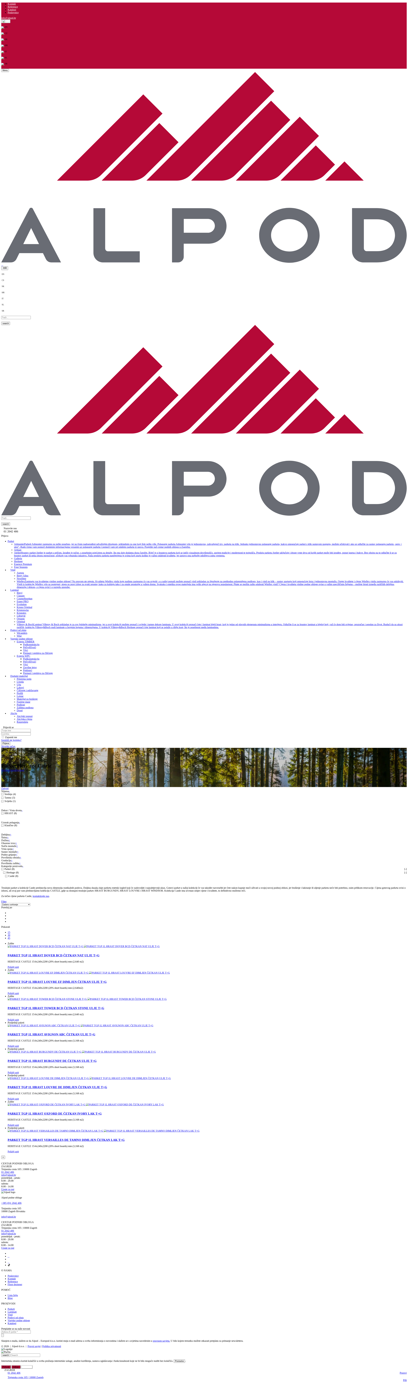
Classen (21, 595)
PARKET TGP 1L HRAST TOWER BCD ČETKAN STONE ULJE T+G (56, 1008)
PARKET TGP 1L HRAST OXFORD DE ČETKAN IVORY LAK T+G (55, 1113)
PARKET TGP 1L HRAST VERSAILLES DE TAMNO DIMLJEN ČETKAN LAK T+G (66, 1140)
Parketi (11, 1309)
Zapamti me (11, 737)
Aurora (20, 572)
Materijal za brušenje (27, 698)
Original (21, 621)
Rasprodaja (22, 721)
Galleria (18, 558)
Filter (4, 901)
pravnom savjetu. (161, 1340)
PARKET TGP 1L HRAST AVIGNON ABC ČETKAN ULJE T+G (51, 1034)
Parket (12, 770)
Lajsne (20, 696)
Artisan (17, 549)
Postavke (179, 1361)
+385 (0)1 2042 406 (11, 1203)
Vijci (25, 650)
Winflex (210, 584)
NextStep (21, 578)
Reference (13, 6)
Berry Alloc (23, 575)
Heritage (18, 561)
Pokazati (5, 927)
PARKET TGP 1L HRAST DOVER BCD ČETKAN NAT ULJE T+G (53, 955)
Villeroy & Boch (210, 625)
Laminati (12, 1311)
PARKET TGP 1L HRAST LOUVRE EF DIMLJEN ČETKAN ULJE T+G (57, 982)
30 (9, 935)
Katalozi (12, 9)
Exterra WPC (23, 655)
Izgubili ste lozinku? (11, 740)
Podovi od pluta (16, 1317)
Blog (10, 1298)
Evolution (22, 604)
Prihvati (6, 1367)
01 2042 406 (7, 1172)
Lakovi (20, 687)
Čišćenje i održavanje (27, 690)
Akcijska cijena (24, 719)
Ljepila (20, 681)
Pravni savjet (34, 1346)
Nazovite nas (10, 528)
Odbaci (16, 1367)
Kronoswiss (23, 610)
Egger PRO (23, 601)
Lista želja (13, 1295)
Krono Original (24, 607)
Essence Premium (23, 564)
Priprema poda (24, 678)
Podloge (21, 704)
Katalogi (12, 1323)
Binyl (19, 592)
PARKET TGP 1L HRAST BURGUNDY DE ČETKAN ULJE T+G (52, 1061)
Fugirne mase (23, 701)
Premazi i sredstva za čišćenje (38, 653)
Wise (19, 635)
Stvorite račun (8, 746)
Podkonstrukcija (31, 644)
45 (9, 938)
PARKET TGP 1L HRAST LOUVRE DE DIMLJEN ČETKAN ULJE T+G (57, 1087)
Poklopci (27, 670)
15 (9, 932)
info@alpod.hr (8, 18)
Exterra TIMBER (25, 641)
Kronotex (21, 612)
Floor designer (15, 1284)
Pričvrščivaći (29, 647)
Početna (5, 770)
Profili (20, 693)
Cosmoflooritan (24, 598)
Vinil (10, 1314)
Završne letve (30, 667)
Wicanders (22, 633)
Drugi (20, 710)
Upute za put (7, 1189)
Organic (21, 618)
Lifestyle (21, 615)
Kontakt (12, 4)
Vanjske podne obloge (19, 1320)
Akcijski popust (25, 716)
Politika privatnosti (51, 1346)
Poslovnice (13, 12)
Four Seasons (21, 567)
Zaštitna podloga (25, 707)
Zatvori (5, 788)
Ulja (19, 684)
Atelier (205, 554)
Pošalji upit (13, 967)
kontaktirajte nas (41, 896)
